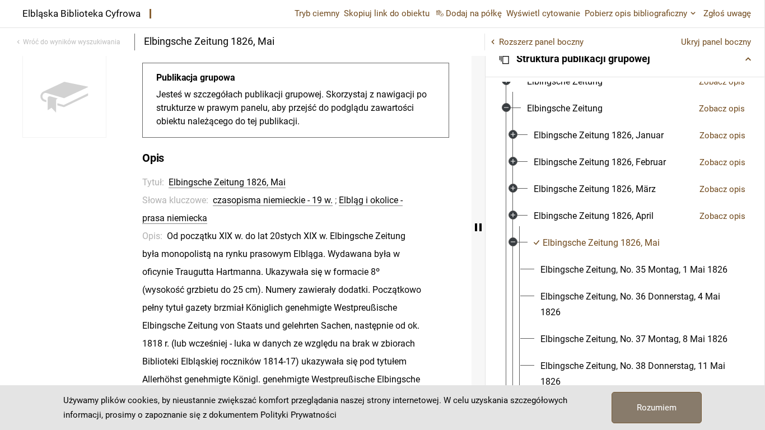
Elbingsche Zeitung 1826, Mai (227, 182)
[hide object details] (478, 227)
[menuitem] (565, 82)
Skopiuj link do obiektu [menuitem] (387, 13)
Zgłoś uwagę (727, 13)
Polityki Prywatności (298, 415)
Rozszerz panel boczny (541, 42)
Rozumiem (657, 408)
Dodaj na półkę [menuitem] (474, 13)
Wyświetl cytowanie (543, 13)
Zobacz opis (722, 82)
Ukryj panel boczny (716, 42)
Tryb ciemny (317, 13)
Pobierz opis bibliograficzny (636, 13)
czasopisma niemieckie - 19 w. (273, 200)
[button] (625, 59)
